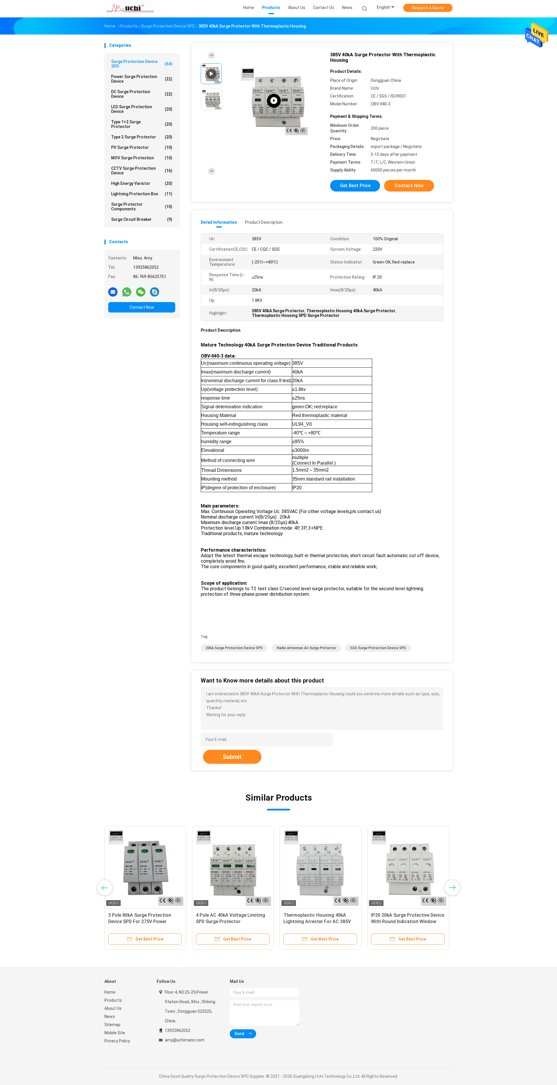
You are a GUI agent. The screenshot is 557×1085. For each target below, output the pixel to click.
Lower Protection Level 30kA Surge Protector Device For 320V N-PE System (318, 921)
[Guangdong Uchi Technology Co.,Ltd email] (112, 291)
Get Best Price (355, 185)
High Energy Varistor (141, 183)
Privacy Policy (117, 1041)
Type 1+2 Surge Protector (141, 124)
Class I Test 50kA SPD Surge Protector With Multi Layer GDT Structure (229, 921)
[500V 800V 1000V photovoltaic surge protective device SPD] (274, 101)
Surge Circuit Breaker (141, 219)
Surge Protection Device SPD (141, 63)
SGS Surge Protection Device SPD (378, 648)
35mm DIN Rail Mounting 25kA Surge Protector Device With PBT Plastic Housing (143, 921)
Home (109, 992)
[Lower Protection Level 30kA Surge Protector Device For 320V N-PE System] (320, 866)
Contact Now (142, 307)
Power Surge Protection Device (141, 79)
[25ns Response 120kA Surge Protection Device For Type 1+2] (408, 866)
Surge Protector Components (141, 206)
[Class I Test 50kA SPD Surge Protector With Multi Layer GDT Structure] (233, 866)
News (109, 1016)
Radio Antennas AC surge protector (306, 648)
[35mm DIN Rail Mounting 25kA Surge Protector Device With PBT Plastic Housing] (145, 866)
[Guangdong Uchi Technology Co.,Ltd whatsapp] (126, 291)
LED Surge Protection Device (141, 109)
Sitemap (112, 1024)
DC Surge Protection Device (141, 94)
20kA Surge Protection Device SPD (234, 648)
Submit (232, 756)
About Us (113, 1008)
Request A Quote (428, 8)
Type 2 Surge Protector (141, 137)
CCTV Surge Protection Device (141, 170)
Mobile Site (114, 1032)
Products (113, 1000)
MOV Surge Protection (141, 158)
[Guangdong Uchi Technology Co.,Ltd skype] (154, 291)
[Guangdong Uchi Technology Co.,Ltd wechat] (140, 291)
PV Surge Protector (141, 147)
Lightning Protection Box (141, 194)
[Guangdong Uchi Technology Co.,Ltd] (129, 9)
